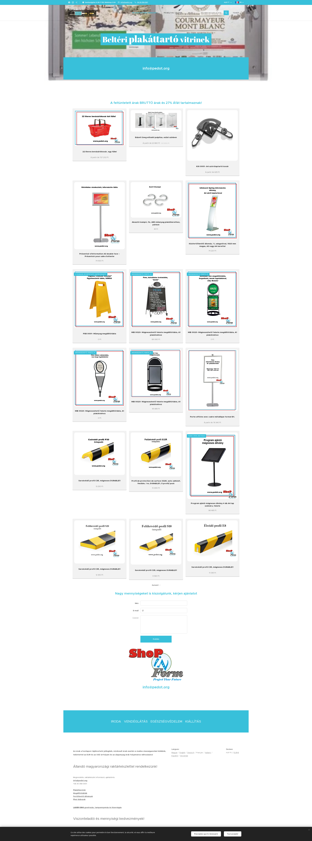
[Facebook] (69, 2)
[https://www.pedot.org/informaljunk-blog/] (76, 2)
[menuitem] (123, 13)
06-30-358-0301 (142, 2)
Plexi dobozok (79, 799)
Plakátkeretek (79, 790)
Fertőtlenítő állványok (83, 796)
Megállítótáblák (80, 793)
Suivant (155, 585)
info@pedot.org (126, 2)
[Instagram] (72, 2)
